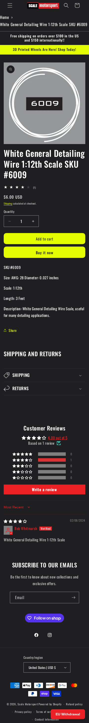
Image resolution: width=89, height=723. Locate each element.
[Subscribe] (73, 597)
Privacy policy (23, 712)
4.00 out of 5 (57, 437)
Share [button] (13, 330)
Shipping (8, 203)
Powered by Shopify (50, 704)
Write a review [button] (44, 489)
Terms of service (46, 712)
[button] (9, 5)
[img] (15, 521)
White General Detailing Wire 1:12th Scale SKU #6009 (44, 24)
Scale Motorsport (28, 704)
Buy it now (44, 252)
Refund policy (74, 704)
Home (4, 17)
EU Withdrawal (68, 714)
